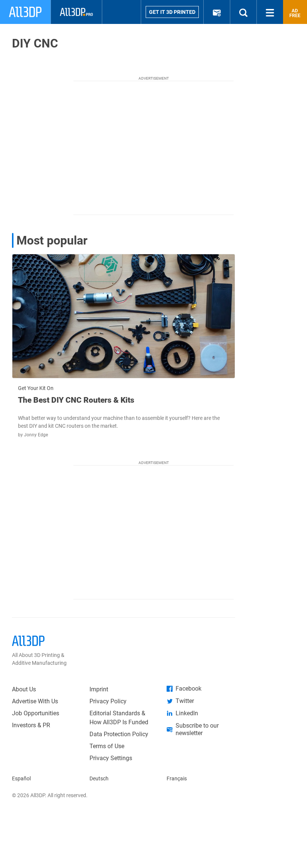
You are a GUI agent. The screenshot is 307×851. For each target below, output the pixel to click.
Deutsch (99, 778)
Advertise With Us (35, 701)
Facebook (188, 688)
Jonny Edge (36, 434)
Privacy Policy (108, 701)
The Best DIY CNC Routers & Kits (76, 400)
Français (177, 778)
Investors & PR (31, 725)
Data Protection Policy (118, 734)
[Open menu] (270, 12)
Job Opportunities (35, 713)
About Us (24, 689)
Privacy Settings (110, 758)
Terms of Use (106, 746)
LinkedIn (187, 713)
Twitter (185, 700)
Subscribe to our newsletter (197, 729)
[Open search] (243, 12)
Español (21, 778)
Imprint (98, 689)
